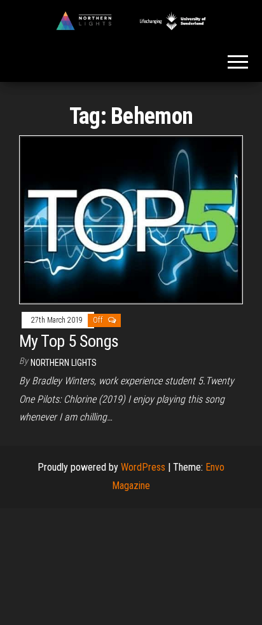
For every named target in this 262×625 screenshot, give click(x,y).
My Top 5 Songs (69, 341)
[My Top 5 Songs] (131, 219)
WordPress (143, 467)
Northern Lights (64, 363)
